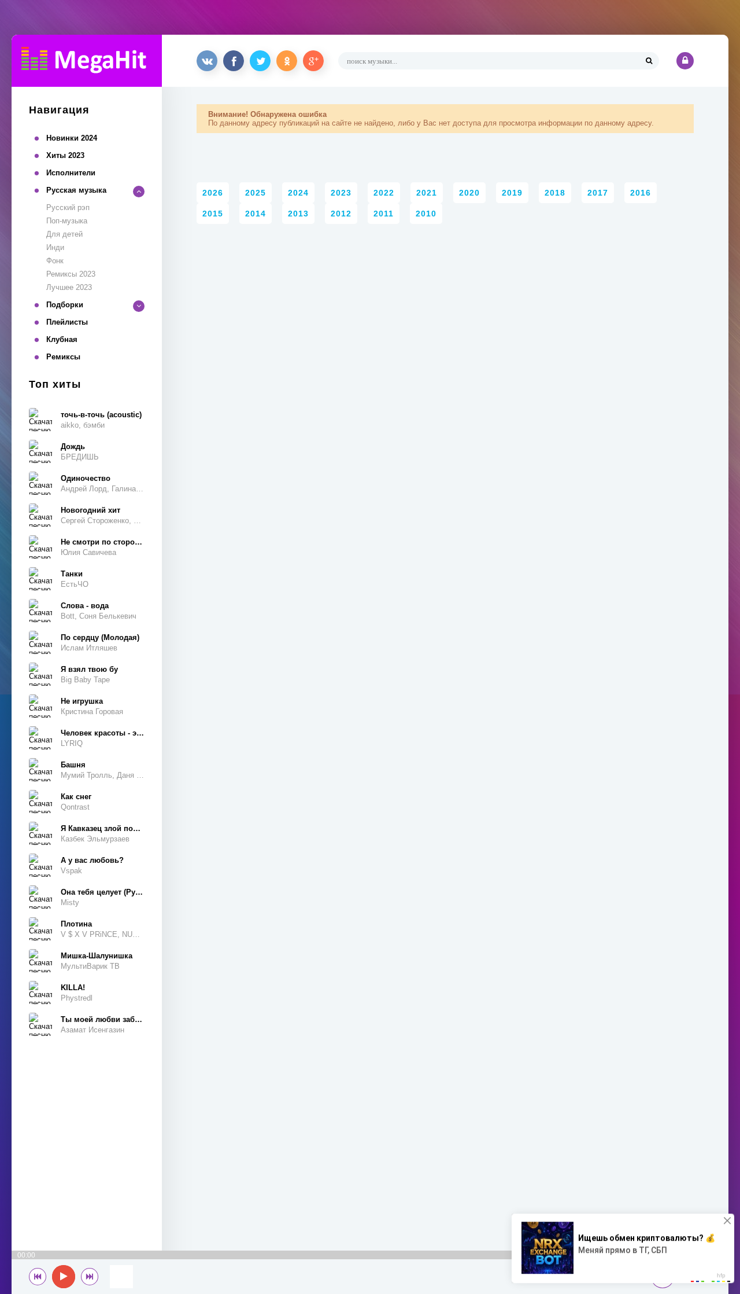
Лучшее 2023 (69, 287)
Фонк (55, 260)
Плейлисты (67, 322)
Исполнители (70, 172)
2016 (640, 192)
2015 (212, 213)
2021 (426, 192)
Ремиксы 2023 (70, 274)
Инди (55, 247)
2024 (298, 192)
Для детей (64, 234)
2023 (341, 192)
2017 (597, 192)
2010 (426, 213)
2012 (341, 213)
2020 (469, 192)
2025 (255, 192)
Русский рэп (68, 207)
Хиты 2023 (65, 155)
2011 (383, 213)
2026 (212, 192)
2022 (383, 192)
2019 (512, 192)
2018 (555, 192)
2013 (298, 213)
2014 (255, 213)
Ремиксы (63, 356)
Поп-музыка (66, 220)
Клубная (61, 339)
